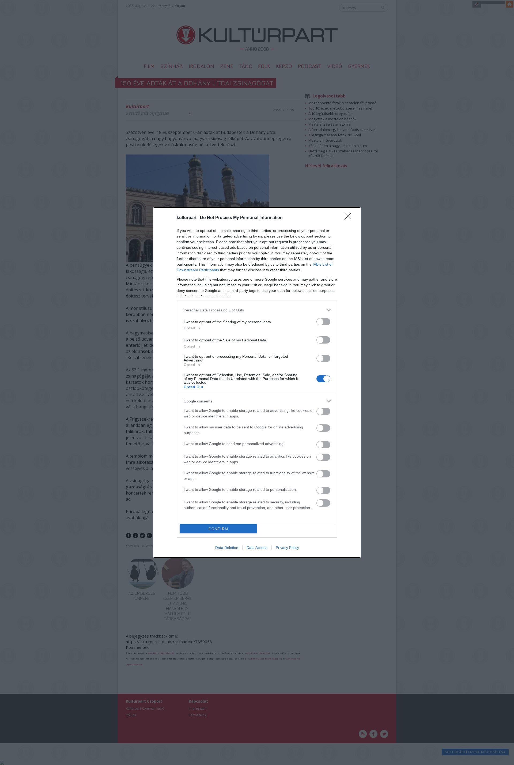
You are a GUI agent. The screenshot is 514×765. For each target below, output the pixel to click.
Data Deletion (226, 547)
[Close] (350, 218)
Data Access (257, 547)
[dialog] (257, 382)
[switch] (323, 321)
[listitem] (257, 310)
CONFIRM (218, 529)
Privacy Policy (287, 547)
